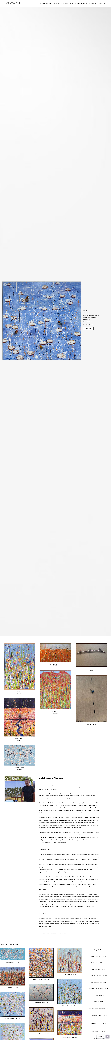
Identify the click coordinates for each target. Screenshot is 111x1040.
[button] (84, 3)
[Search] (104, 3)
